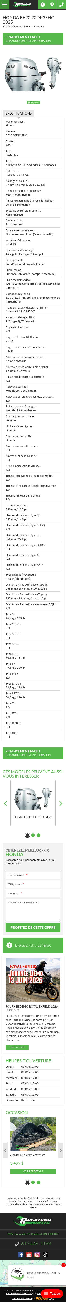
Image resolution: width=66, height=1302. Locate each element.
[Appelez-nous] (61, 4)
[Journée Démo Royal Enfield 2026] (33, 980)
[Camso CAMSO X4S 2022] (33, 1134)
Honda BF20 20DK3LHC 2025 (33, 817)
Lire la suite (17, 1047)
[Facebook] (20, 1254)
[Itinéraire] (52, 4)
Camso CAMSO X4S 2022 (27, 1155)
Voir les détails (33, 1171)
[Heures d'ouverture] (42, 4)
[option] (33, 803)
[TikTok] (45, 1254)
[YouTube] (29, 1254)
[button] (5, 803)
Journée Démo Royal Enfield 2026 (32, 1006)
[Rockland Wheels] (23, 4)
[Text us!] (52, 1294)
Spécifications (19, 113)
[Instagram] (37, 1254)
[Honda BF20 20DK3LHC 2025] (33, 798)
